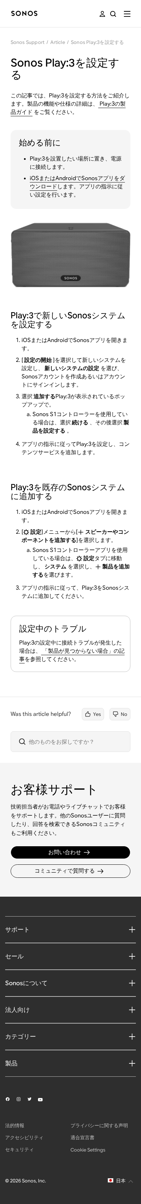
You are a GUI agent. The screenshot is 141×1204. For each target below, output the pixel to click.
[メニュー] (127, 14)
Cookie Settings (87, 1150)
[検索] (113, 14)
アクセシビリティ (24, 1137)
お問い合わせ (64, 852)
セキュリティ (19, 1149)
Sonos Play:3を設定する (97, 42)
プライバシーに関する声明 (99, 1125)
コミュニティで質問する (65, 870)
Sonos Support (28, 42)
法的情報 (14, 1125)
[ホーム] (24, 14)
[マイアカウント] (102, 14)
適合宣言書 (82, 1137)
